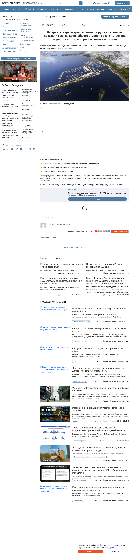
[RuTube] (8, 149)
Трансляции (112, 9)
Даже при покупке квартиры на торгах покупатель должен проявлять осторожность (98, 369)
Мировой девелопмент (26, 24)
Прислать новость (96, 247)
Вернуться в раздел (118, 16)
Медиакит (100, 9)
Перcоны (124, 9)
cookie (99, 545)
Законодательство (10, 30)
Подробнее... (112, 548)
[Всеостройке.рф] (12, 3)
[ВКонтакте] (3, 149)
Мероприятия (69, 9)
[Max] (34, 149)
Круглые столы (9, 51)
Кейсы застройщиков (26, 36)
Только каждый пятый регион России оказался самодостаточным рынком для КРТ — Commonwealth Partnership (100, 470)
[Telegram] (16, 149)
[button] (108, 231)
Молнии (5, 23)
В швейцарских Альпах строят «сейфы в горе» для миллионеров (99, 309)
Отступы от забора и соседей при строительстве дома (97, 349)
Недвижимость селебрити (26, 30)
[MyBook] (30, 149)
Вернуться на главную (55, 16)
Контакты (90, 9)
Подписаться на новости (72, 247)
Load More (84, 508)
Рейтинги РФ (29, 9)
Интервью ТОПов (9, 34)
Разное (23, 51)
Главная (7, 9)
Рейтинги (6, 27)
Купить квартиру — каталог (19, 59)
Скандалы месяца (27, 41)
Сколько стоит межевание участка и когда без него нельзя (99, 329)
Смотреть (54, 9)
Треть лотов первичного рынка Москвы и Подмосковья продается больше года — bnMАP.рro (99, 429)
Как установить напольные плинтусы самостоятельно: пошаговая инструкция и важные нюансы (61, 281)
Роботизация (8, 41)
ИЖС (4, 44)
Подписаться (121, 3)
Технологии (25, 44)
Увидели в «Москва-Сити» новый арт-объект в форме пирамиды (100, 389)
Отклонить (116, 552)
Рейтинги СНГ (42, 9)
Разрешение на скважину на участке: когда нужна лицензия (98, 409)
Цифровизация (9, 37)
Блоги (22, 48)
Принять (90, 551)
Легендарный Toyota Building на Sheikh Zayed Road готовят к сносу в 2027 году (99, 449)
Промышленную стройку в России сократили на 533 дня (104, 265)
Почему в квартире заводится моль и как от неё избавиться (61, 265)
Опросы (80, 9)
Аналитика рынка (10, 48)
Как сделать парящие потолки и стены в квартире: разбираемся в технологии (98, 488)
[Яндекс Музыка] (25, 149)
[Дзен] (21, 149)
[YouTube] (12, 149)
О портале (17, 9)
